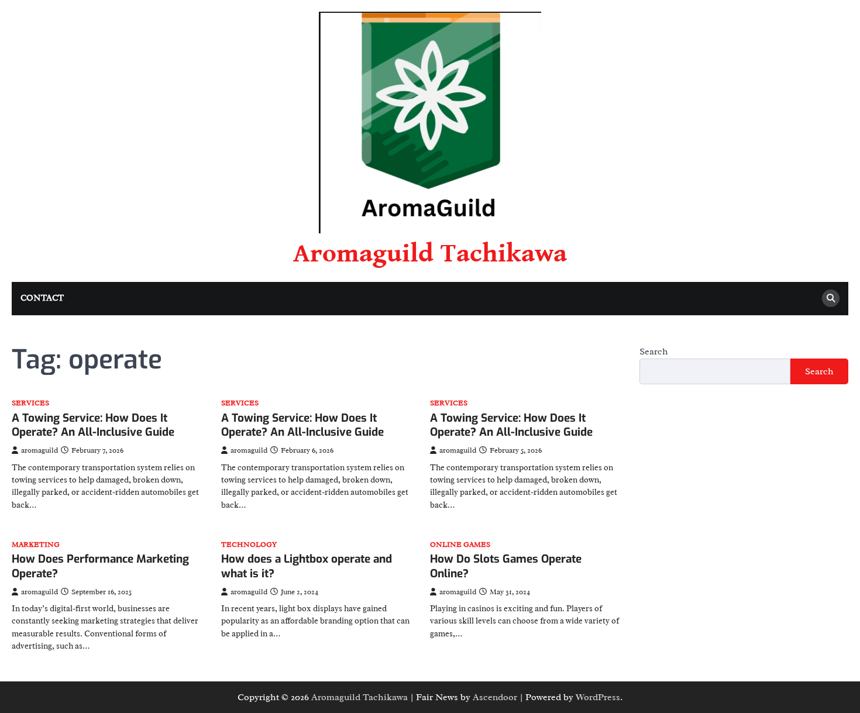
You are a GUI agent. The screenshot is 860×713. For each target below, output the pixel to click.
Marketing (36, 544)
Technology (249, 544)
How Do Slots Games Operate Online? (506, 566)
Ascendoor (495, 697)
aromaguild (39, 450)
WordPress (598, 697)
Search (653, 351)
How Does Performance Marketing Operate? (100, 566)
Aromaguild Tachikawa (430, 254)
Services (30, 403)
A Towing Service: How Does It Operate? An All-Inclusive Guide (93, 425)
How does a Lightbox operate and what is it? (306, 566)
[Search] (831, 298)
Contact (42, 298)
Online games (460, 544)
